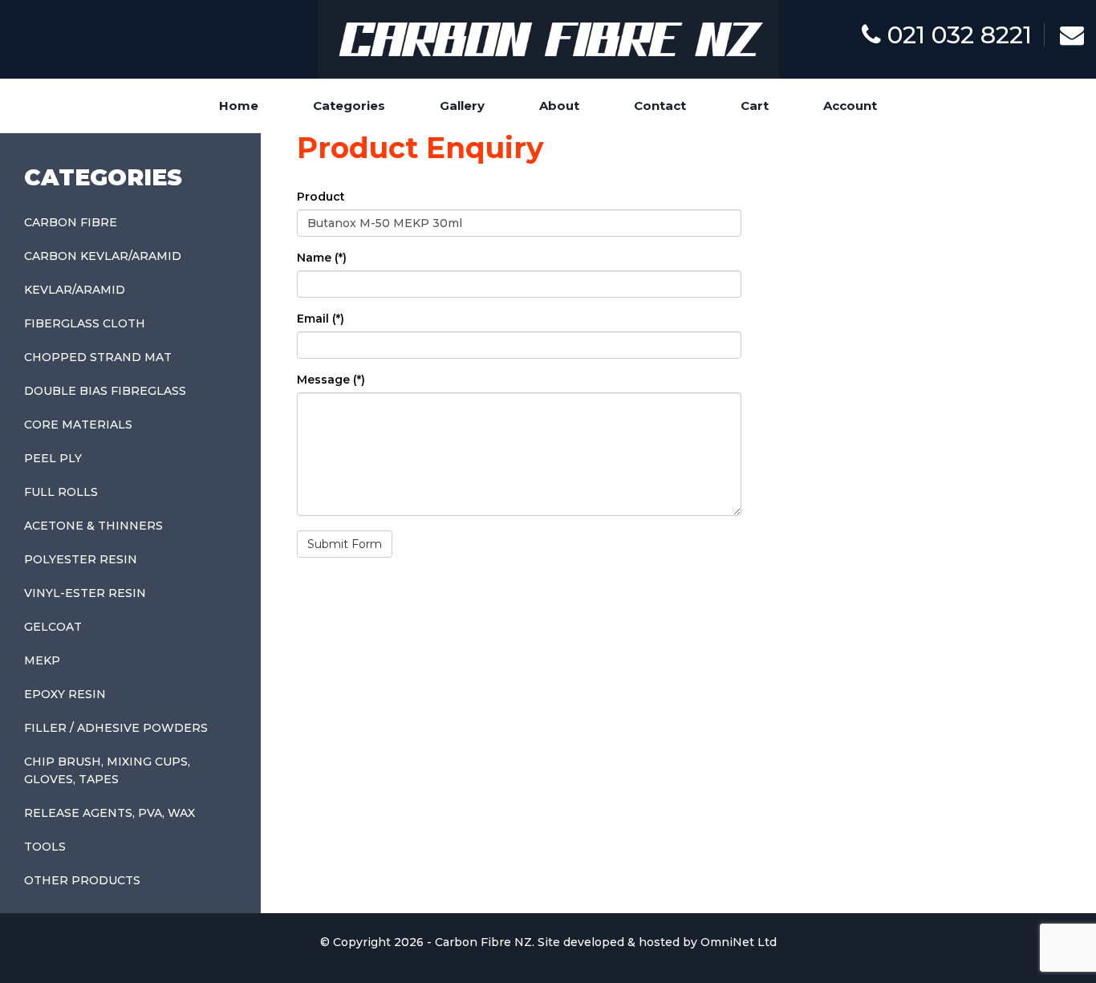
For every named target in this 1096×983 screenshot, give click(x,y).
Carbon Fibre (70, 222)
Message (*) (331, 379)
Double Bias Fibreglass (105, 391)
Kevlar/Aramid (74, 289)
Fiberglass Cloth (84, 323)
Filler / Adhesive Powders (116, 728)
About (559, 105)
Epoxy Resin (65, 694)
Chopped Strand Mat (98, 357)
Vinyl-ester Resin (85, 593)
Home (238, 105)
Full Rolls (61, 492)
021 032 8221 (956, 35)
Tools (45, 846)
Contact (660, 105)
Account (850, 105)
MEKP (42, 660)
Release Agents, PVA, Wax (109, 813)
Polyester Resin (80, 559)
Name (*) (322, 257)
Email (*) (320, 318)
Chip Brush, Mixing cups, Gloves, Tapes (107, 770)
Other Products (82, 880)
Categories (349, 105)
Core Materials (78, 424)
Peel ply (53, 458)
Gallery (462, 105)
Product (321, 196)
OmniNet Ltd (738, 942)
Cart (755, 105)
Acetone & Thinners (93, 525)
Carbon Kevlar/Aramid (102, 256)
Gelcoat (53, 626)
